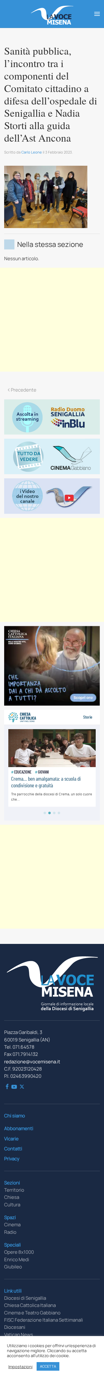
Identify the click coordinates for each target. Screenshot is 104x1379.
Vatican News (18, 1334)
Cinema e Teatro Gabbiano (32, 1312)
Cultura (12, 1204)
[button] (97, 14)
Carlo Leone (31, 152)
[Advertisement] (52, 320)
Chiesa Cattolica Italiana (30, 1305)
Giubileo (13, 1266)
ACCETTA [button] (48, 1366)
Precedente (23, 390)
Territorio (14, 1190)
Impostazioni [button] (20, 1366)
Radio (10, 1232)
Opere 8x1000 (19, 1252)
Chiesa (11, 1197)
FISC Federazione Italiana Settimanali (43, 1320)
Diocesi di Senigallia (25, 1298)
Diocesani (14, 1327)
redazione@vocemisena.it (32, 1061)
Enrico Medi (16, 1259)
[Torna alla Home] (52, 14)
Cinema (12, 1224)
